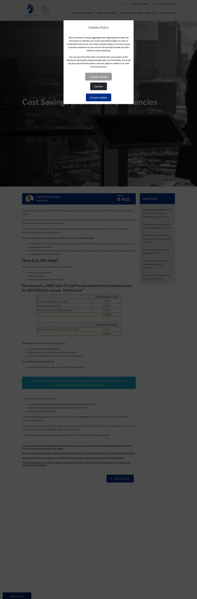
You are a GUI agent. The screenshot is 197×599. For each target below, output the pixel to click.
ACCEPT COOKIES (98, 97)
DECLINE (98, 86)
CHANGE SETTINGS (98, 76)
